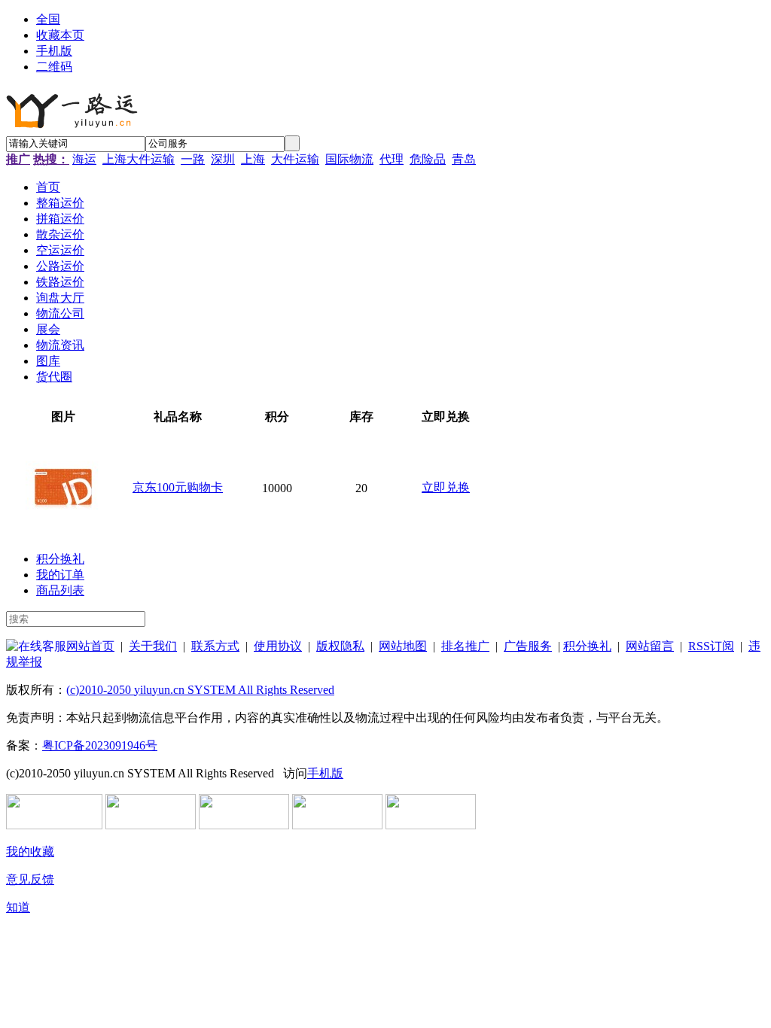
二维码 (54, 66)
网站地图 (403, 646)
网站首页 (90, 646)
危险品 (428, 159)
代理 (391, 159)
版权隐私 (340, 646)
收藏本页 (60, 35)
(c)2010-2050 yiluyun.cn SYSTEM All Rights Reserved (200, 689)
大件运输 (295, 159)
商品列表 (60, 590)
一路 (193, 159)
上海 (253, 159)
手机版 (54, 50)
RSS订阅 (711, 646)
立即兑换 (446, 487)
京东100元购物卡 (178, 487)
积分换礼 (60, 558)
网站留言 (650, 646)
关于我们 (153, 646)
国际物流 (349, 159)
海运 (84, 159)
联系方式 (215, 646)
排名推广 (465, 646)
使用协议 (278, 646)
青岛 (464, 159)
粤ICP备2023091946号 (99, 745)
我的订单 (60, 574)
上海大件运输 (138, 159)
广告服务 (528, 646)
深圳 (223, 159)
